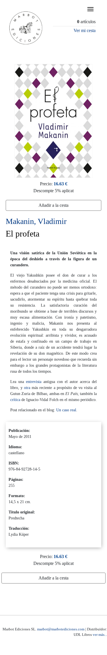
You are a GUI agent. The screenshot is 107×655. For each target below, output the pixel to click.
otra (27, 388)
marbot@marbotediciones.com (60, 629)
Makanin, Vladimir (36, 221)
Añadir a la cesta (53, 205)
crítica (15, 400)
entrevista (33, 382)
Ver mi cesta (85, 30)
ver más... (100, 634)
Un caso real (66, 410)
